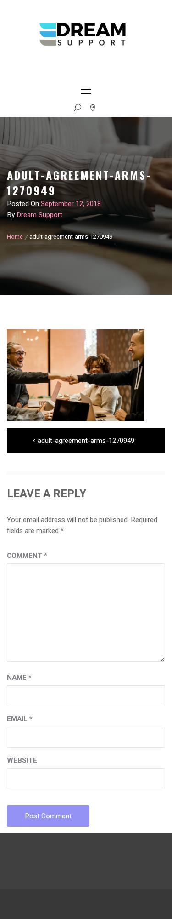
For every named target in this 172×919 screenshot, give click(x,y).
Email (20, 719)
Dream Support (39, 215)
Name (19, 677)
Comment (27, 556)
